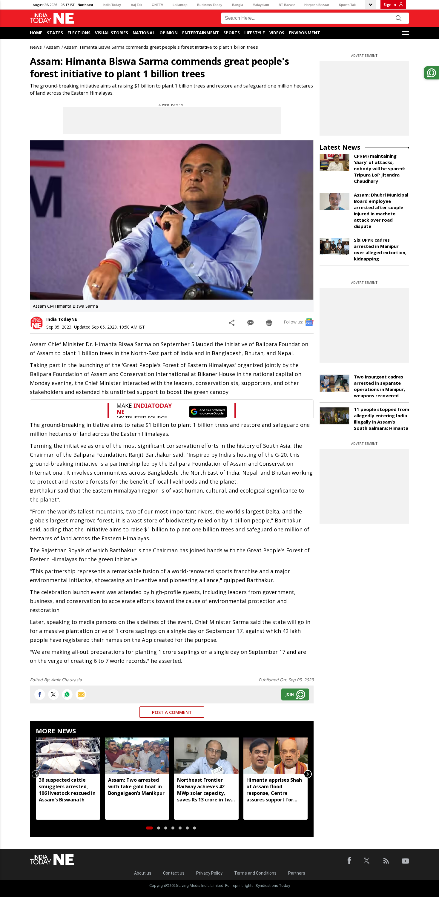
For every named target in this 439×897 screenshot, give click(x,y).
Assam (53, 47)
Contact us (174, 873)
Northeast (85, 5)
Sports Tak (347, 5)
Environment (304, 33)
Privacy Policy (209, 873)
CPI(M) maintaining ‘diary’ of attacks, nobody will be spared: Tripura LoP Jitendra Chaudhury (379, 168)
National (144, 33)
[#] (67, 694)
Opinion (168, 33)
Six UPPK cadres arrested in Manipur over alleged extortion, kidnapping (380, 249)
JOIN (289, 694)
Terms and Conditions (255, 873)
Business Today (209, 5)
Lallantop (180, 5)
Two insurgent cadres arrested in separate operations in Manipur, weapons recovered (379, 386)
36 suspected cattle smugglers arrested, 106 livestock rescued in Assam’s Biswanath (67, 790)
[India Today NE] (52, 18)
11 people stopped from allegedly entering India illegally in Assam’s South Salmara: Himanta (381, 418)
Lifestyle (254, 33)
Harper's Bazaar (316, 5)
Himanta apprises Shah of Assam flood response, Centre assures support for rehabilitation (274, 790)
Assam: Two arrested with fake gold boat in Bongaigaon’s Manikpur (136, 786)
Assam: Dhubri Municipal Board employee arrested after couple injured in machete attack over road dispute (381, 210)
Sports (231, 33)
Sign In (389, 4)
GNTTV (157, 5)
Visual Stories (111, 33)
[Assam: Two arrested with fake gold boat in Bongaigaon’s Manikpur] (137, 755)
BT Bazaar (287, 5)
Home (36, 33)
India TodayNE (61, 319)
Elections (78, 33)
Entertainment (200, 33)
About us (142, 873)
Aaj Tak (136, 5)
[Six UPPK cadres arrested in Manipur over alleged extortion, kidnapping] (334, 246)
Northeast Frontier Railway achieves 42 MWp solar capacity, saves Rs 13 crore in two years (205, 790)
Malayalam (261, 5)
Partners (296, 873)
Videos (276, 33)
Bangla (237, 5)
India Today (112, 5)
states (55, 33)
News (36, 47)
